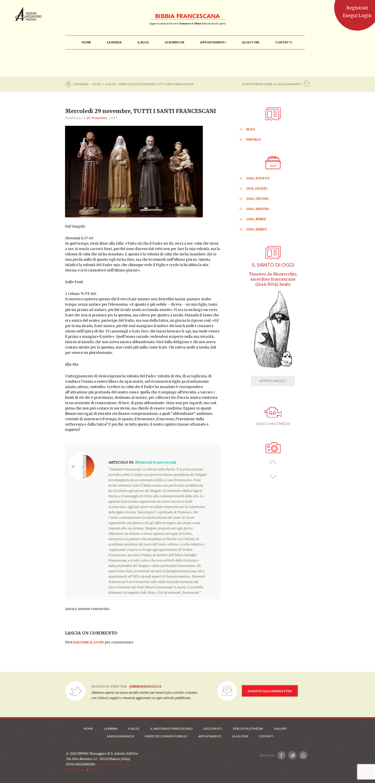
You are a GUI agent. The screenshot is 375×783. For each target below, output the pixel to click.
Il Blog (110, 84)
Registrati (357, 8)
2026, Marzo (256, 229)
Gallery (280, 728)
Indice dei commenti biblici (166, 736)
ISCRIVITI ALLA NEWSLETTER (270, 691)
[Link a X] (292, 755)
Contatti (266, 736)
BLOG (97, 84)
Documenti (213, 728)
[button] (273, 462)
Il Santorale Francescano (171, 728)
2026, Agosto (258, 178)
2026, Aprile (256, 219)
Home (88, 728)
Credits (94, 770)
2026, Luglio (256, 188)
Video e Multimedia (248, 728)
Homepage (81, 84)
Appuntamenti (209, 736)
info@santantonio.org (113, 764)
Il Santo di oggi (273, 265)
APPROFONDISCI (272, 381)
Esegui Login (357, 15)
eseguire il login (88, 642)
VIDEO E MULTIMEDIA (273, 424)
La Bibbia (111, 728)
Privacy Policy (76, 770)
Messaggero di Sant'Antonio (28, 14)
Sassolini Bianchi (120, 736)
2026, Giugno (257, 199)
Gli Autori (240, 736)
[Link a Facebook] (281, 755)
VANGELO (253, 139)
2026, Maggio (257, 209)
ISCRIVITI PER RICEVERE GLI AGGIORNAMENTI (272, 84)
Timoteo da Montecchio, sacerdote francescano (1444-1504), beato (273, 279)
